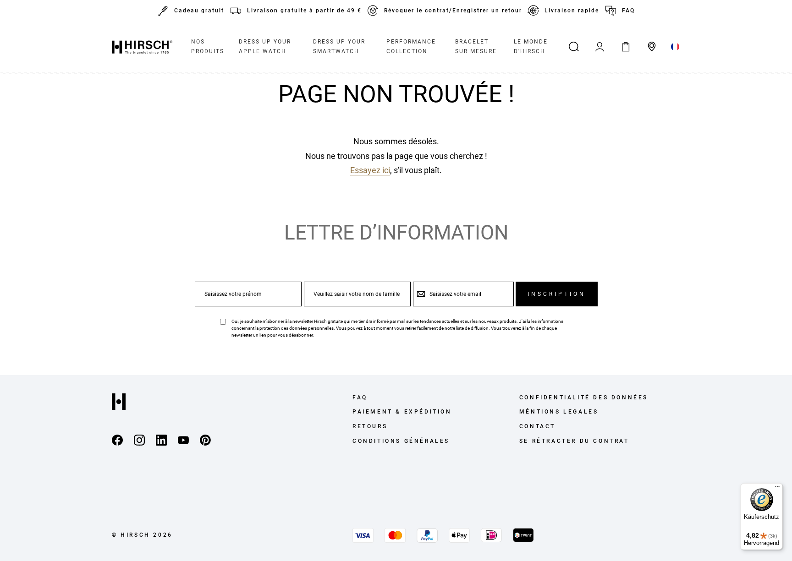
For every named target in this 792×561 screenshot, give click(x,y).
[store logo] (142, 46)
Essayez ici (370, 170)
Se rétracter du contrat (574, 441)
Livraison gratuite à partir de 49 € (304, 10)
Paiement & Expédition (402, 411)
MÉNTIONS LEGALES (559, 411)
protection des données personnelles (296, 328)
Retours (369, 426)
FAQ (628, 10)
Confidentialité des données (583, 397)
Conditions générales (401, 441)
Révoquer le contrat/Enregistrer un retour (453, 10)
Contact (537, 426)
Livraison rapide (571, 10)
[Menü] (777, 488)
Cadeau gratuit (199, 10)
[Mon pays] (675, 46)
